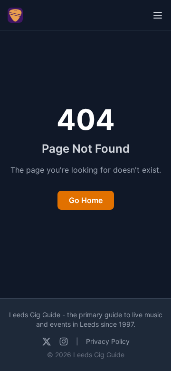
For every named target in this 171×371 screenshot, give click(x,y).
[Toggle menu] (157, 15)
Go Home (86, 200)
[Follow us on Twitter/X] (46, 341)
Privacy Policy (108, 341)
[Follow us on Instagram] (63, 341)
